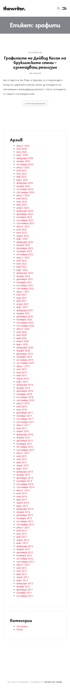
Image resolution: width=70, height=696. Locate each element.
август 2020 (22, 328)
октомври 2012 (24, 558)
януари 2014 (23, 512)
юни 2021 (21, 297)
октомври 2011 (24, 595)
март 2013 (22, 543)
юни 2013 (21, 533)
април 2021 (22, 304)
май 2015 (21, 462)
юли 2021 (21, 294)
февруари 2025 (24, 182)
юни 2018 (21, 409)
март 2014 (22, 505)
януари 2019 (23, 387)
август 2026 (22, 145)
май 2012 (21, 574)
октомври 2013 (24, 521)
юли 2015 (21, 456)
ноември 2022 (24, 251)
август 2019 (22, 366)
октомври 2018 (24, 397)
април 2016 (22, 431)
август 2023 (22, 226)
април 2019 (22, 378)
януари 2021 (23, 313)
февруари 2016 (24, 434)
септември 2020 (25, 325)
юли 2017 (21, 428)
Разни (19, 629)
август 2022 (22, 257)
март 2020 (22, 344)
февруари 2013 (24, 546)
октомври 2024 (24, 189)
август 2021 (22, 291)
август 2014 (22, 490)
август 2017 (22, 425)
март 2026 (22, 155)
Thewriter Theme (53, 682)
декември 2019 (24, 353)
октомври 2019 (24, 359)
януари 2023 (23, 245)
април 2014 (22, 502)
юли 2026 (21, 148)
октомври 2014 (24, 484)
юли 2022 (21, 260)
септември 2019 (25, 363)
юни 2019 (21, 372)
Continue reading (35, 103)
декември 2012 (24, 552)
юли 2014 (21, 493)
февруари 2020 (24, 347)
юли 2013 (21, 530)
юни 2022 (21, 263)
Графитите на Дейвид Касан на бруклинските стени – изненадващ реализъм (35, 62)
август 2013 (22, 527)
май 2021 (21, 300)
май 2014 (21, 499)
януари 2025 (23, 186)
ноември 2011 (24, 592)
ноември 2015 (24, 443)
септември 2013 (25, 524)
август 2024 (22, 195)
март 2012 (22, 580)
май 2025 (21, 176)
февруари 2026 (24, 158)
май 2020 (21, 338)
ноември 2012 (24, 555)
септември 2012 (25, 561)
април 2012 (22, 577)
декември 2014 (24, 477)
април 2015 (22, 465)
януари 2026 (23, 161)
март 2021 (22, 307)
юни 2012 (21, 570)
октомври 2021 (24, 285)
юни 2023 (21, 232)
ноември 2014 (24, 480)
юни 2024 (21, 201)
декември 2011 (24, 589)
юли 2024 (21, 198)
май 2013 (21, 536)
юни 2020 (21, 335)
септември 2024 (25, 192)
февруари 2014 (24, 508)
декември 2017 (24, 412)
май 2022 (21, 266)
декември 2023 (24, 213)
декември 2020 (24, 316)
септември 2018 (25, 400)
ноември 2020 (24, 319)
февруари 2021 (24, 310)
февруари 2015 (24, 471)
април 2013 (22, 539)
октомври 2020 (24, 322)
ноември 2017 (24, 415)
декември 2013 (24, 515)
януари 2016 (23, 437)
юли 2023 (21, 229)
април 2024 (22, 207)
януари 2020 (23, 350)
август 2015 (22, 453)
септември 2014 (25, 487)
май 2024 (21, 204)
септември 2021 (25, 288)
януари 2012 (23, 586)
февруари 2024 (24, 210)
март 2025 (22, 179)
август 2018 (22, 403)
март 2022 (22, 269)
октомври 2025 (24, 164)
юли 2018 (21, 406)
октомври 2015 (24, 446)
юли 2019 (21, 369)
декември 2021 (24, 279)
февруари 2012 (24, 583)
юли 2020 (21, 331)
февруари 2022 (24, 272)
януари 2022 (23, 276)
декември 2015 (24, 440)
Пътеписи (35, 52)
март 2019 (22, 381)
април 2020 (22, 341)
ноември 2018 (24, 394)
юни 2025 (21, 173)
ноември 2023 (24, 217)
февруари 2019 (24, 384)
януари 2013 (23, 549)
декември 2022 (24, 248)
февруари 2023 (24, 241)
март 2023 (22, 238)
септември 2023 (25, 223)
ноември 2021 (24, 282)
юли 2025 (21, 170)
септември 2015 (25, 449)
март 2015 (22, 468)
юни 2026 (21, 151)
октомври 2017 (24, 418)
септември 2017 (25, 421)
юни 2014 (21, 496)
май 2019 (21, 375)
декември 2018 (24, 390)
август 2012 (22, 564)
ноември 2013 (24, 518)
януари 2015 (23, 474)
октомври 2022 (24, 254)
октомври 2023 (24, 220)
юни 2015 (21, 459)
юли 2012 (21, 567)
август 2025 (22, 167)
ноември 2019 (24, 356)
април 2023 (22, 235)
